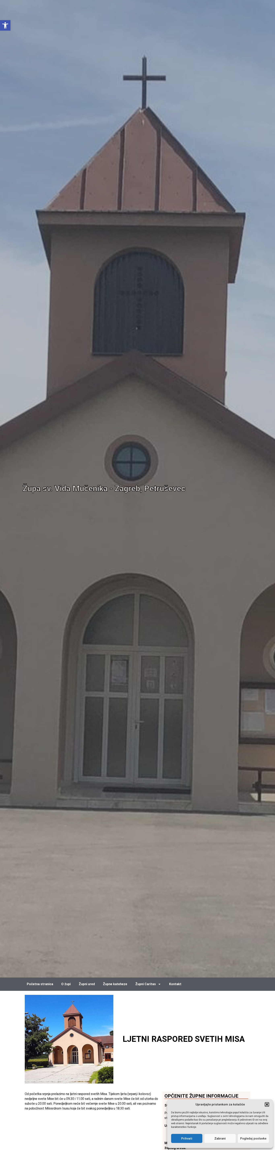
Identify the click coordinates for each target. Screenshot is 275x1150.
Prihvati (186, 1138)
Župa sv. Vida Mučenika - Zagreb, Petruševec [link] (104, 488)
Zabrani (220, 1138)
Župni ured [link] (87, 984)
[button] (267, 1104)
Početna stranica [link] (40, 984)
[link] (5, 25)
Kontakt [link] (175, 984)
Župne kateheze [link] (115, 984)
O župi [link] (66, 984)
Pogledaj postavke (253, 1138)
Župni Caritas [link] (145, 984)
